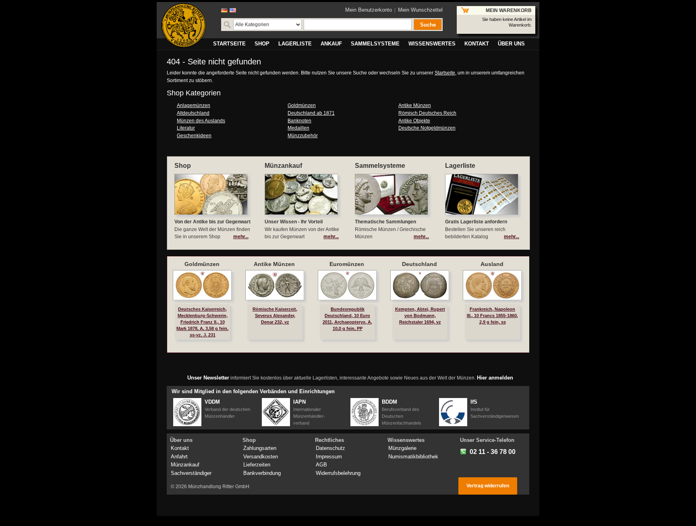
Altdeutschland (193, 113)
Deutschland (419, 264)
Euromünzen (346, 264)
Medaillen (298, 128)
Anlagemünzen (193, 105)
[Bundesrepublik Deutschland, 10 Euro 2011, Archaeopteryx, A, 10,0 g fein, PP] (347, 285)
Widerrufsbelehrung (338, 473)
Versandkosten (260, 457)
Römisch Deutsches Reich (427, 113)
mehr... (241, 236)
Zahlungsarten (259, 448)
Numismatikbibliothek (413, 457)
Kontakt (180, 448)
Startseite (445, 73)
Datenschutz (330, 448)
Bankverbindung (262, 473)
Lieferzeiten (256, 465)
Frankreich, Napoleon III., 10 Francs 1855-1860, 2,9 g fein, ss (492, 315)
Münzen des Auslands (201, 121)
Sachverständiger (191, 473)
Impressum (329, 457)
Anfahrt (179, 457)
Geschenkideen (194, 135)
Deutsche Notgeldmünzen (427, 128)
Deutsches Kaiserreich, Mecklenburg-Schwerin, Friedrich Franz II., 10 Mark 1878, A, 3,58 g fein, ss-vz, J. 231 (202, 322)
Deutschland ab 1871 (311, 113)
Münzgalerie (402, 448)
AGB (321, 465)
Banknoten (299, 121)
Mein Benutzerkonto (368, 10)
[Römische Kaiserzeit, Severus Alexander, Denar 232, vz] (274, 285)
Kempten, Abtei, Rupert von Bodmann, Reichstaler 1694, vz (420, 315)
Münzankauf (185, 465)
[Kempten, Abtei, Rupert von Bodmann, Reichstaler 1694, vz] (419, 285)
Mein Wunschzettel (420, 10)
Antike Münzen (414, 105)
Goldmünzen (302, 105)
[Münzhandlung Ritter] (184, 25)
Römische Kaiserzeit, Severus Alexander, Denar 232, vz (275, 315)
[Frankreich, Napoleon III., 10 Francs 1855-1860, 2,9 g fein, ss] (492, 285)
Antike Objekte (414, 121)
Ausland (492, 264)
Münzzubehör (303, 135)
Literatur (186, 128)
